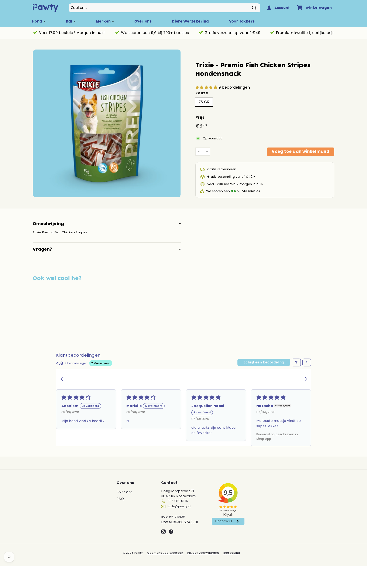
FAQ (120, 498)
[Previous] (63, 379)
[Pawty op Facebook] (171, 531)
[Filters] (296, 362)
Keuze (201, 93)
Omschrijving (48, 224)
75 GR (204, 102)
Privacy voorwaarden (203, 553)
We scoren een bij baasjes (233, 191)
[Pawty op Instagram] (163, 531)
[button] (207, 87)
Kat (69, 21)
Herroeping (231, 553)
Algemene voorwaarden (165, 553)
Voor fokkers (242, 21)
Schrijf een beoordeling (264, 362)
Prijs (199, 117)
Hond (37, 21)
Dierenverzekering (190, 21)
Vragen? (42, 249)
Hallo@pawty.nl (179, 506)
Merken (104, 21)
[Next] (304, 379)
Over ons (143, 21)
